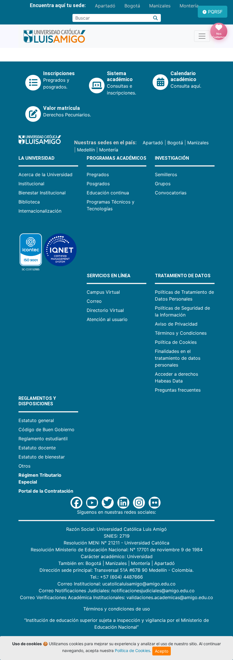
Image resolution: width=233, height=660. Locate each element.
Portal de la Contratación (45, 491)
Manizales (159, 6)
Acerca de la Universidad (45, 174)
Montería (189, 6)
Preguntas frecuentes (178, 390)
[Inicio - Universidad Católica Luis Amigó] (54, 36)
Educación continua (108, 193)
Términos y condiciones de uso (116, 609)
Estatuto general (36, 420)
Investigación (172, 158)
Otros (24, 466)
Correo (94, 301)
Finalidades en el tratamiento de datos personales (177, 358)
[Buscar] (155, 18)
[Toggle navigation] (202, 36)
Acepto (161, 651)
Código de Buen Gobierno (46, 429)
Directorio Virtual (105, 310)
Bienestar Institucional (42, 193)
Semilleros (166, 174)
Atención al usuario (107, 319)
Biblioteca (29, 202)
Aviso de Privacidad (176, 324)
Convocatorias (170, 193)
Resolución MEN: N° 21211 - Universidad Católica (116, 543)
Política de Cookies (176, 342)
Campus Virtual (103, 292)
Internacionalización (39, 211)
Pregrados (98, 174)
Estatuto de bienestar (41, 457)
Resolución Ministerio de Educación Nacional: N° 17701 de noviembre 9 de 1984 (117, 549)
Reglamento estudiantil (43, 438)
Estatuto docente (37, 448)
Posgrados (98, 183)
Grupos (162, 183)
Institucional (31, 183)
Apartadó (105, 6)
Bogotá (132, 6)
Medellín (86, 150)
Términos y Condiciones (181, 333)
